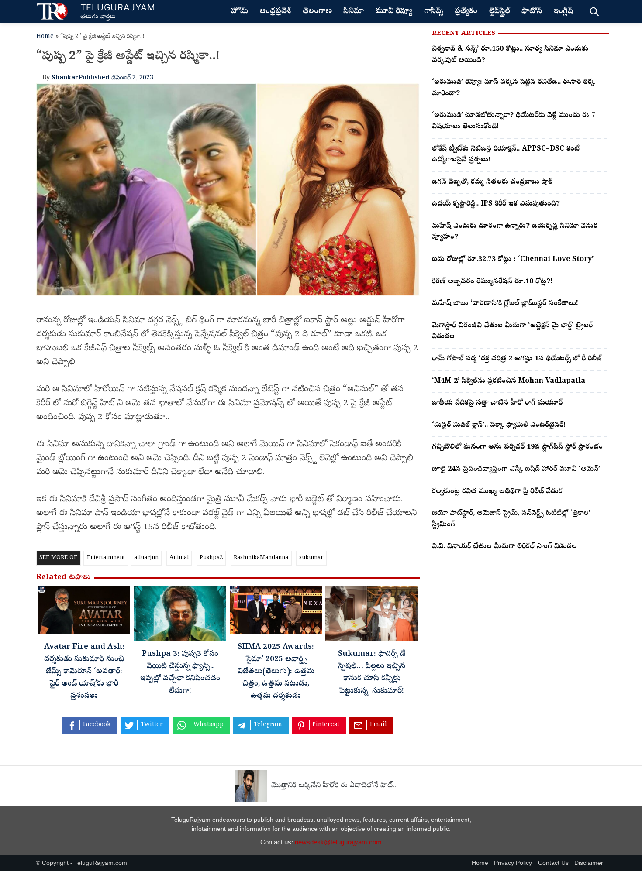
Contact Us (553, 863)
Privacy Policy (513, 863)
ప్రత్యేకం (466, 12)
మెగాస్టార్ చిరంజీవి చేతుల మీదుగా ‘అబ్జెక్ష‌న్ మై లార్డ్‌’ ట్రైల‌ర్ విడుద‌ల (512, 331)
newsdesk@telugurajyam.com (338, 842)
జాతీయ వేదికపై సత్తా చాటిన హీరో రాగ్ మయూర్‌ (497, 403)
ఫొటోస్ (531, 12)
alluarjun (146, 558)
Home (45, 37)
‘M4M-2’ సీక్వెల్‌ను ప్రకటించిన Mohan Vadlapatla (508, 381)
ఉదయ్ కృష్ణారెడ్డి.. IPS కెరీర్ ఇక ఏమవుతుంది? (496, 204)
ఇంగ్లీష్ (563, 12)
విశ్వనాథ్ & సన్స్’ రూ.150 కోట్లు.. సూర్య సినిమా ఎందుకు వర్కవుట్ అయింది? (510, 55)
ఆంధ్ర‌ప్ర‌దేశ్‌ (275, 12)
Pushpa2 (211, 558)
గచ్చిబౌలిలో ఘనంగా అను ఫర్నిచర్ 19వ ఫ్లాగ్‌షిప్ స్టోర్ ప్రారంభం (517, 447)
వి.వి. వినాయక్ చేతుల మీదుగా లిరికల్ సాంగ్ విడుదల (504, 547)
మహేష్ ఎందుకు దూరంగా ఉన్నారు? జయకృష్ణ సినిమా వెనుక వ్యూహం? (514, 232)
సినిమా (353, 12)
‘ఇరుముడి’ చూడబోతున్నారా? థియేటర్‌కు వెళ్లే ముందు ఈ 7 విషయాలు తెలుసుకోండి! (513, 121)
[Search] (594, 11)
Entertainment (106, 558)
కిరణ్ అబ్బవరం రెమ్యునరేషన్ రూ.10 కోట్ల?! (492, 282)
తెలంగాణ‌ (317, 12)
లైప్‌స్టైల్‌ (499, 12)
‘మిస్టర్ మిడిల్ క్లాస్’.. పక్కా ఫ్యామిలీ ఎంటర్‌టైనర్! (499, 425)
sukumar (311, 558)
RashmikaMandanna (261, 558)
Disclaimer (588, 863)
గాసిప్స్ (433, 12)
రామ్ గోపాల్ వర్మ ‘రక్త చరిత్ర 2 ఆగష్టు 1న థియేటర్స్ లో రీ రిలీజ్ (516, 359)
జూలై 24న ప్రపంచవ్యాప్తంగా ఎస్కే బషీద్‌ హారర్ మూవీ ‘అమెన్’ (516, 469)
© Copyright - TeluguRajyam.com (81, 863)
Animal (179, 558)
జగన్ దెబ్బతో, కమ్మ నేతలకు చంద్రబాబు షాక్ (492, 182)
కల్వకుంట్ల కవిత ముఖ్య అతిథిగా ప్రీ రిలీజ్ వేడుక (497, 492)
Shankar (65, 78)
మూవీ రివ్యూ (393, 12)
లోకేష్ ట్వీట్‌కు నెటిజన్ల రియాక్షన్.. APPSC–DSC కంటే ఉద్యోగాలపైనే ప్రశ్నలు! (506, 154)
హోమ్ (239, 12)
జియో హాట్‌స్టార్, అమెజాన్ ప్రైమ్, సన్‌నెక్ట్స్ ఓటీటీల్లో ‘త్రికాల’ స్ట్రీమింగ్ (511, 519)
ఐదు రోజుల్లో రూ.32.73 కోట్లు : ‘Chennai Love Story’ (513, 259)
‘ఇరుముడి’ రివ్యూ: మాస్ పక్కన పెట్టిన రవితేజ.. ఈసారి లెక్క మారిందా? (513, 88)
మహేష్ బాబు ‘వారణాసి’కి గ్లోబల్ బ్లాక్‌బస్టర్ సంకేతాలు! (505, 304)
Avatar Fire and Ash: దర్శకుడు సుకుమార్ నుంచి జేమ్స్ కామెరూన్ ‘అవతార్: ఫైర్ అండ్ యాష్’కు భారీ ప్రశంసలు (84, 672)
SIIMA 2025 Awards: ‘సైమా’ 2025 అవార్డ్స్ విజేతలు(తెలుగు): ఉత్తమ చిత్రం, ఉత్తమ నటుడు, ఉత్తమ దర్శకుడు (276, 672)
